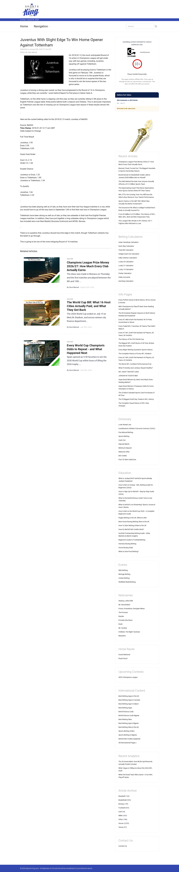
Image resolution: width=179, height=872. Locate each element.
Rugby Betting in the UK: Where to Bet (132, 518)
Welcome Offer (124, 452)
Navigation (41, 26)
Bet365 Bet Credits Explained (129, 739)
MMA (120, 816)
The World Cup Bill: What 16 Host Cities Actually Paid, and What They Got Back (88, 306)
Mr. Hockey (122, 628)
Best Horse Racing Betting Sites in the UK (133, 522)
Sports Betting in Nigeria (127, 735)
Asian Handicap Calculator (128, 242)
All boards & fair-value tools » (126, 108)
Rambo (121, 616)
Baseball (121, 796)
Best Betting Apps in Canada (129, 700)
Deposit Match (123, 444)
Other (120, 819)
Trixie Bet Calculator (125, 250)
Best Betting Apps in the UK (128, 696)
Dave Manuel (32, 52)
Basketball (122, 800)
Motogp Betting (124, 574)
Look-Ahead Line (124, 425)
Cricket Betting (124, 578)
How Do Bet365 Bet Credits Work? (131, 529)
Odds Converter (124, 277)
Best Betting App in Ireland (128, 704)
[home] (31, 9)
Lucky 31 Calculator (125, 266)
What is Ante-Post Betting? (128, 551)
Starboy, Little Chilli (125, 601)
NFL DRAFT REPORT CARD (128, 372)
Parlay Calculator (125, 273)
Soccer (121, 823)
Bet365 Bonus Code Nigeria (128, 715)
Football (121, 808)
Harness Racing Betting (127, 544)
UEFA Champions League (127, 677)
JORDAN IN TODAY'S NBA (128, 376)
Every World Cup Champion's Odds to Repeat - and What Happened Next (85, 349)
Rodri (120, 624)
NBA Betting (123, 570)
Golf (120, 812)
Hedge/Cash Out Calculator (128, 254)
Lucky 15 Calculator (125, 269)
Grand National (124, 655)
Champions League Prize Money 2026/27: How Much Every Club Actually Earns (88, 266)
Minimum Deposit (125, 448)
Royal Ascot (122, 658)
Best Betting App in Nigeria (128, 723)
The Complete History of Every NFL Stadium (134, 354)
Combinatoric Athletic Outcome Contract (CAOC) (136, 428)
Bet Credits (122, 456)
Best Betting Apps (125, 708)
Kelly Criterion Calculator (127, 258)
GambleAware (145, 52)
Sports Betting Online (126, 731)
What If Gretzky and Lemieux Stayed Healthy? (135, 368)
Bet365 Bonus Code (125, 712)
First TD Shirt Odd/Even (127, 460)
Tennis (120, 827)
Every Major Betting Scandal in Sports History (135, 350)
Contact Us (122, 846)
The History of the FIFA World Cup (131, 339)
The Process (123, 612)
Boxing (121, 804)
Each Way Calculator (126, 246)
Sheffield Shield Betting (127, 582)
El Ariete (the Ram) (125, 620)
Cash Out (122, 440)
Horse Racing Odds (125, 548)
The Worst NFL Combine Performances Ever (134, 364)
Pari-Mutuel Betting (125, 432)
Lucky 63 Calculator (125, 262)
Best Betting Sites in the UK (128, 727)
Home (24, 26)
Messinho (122, 636)
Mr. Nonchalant (124, 605)
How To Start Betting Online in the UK (132, 525)
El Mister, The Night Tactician (129, 632)
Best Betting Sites (125, 719)
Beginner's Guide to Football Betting (131, 540)
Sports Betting (123, 436)
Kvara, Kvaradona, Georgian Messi (131, 609)
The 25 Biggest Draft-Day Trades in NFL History (136, 399)
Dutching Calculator (125, 281)
